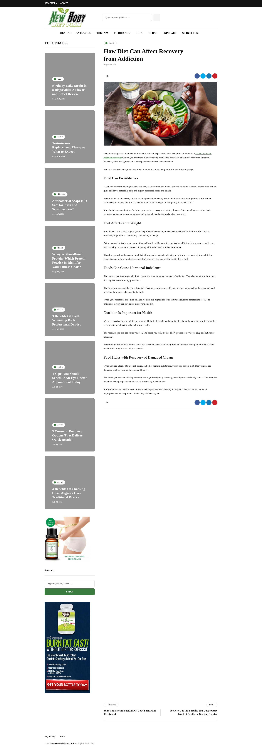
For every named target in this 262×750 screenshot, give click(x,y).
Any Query (51, 3)
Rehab (153, 33)
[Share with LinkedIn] (209, 76)
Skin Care (169, 33)
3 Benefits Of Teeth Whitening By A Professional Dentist (66, 320)
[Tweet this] (203, 76)
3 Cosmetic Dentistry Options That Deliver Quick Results (67, 435)
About (64, 3)
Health (65, 33)
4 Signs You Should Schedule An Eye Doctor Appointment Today (69, 378)
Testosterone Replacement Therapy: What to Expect (68, 147)
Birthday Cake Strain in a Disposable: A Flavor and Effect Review (69, 90)
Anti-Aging (83, 33)
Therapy (103, 33)
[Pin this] (214, 76)
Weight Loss (190, 33)
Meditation (122, 33)
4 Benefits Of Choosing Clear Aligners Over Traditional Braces (68, 493)
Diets (139, 33)
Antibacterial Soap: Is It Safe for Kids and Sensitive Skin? (69, 205)
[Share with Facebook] (197, 76)
